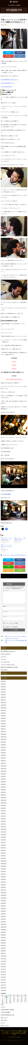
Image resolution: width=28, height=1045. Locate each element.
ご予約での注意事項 (5, 1012)
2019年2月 (3, 919)
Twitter (9, 52)
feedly (20, 570)
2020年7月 (3, 874)
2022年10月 (3, 802)
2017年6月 (3, 971)
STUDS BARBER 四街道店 (7, 1009)
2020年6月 (3, 876)
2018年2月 (3, 950)
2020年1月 (3, 890)
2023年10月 (3, 771)
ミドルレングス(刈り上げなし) (18, 555)
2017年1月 (3, 985)
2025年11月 (3, 705)
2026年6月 (3, 686)
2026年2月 (3, 697)
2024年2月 (3, 760)
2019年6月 (3, 908)
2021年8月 (3, 839)
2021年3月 (3, 853)
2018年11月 (3, 927)
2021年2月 (3, 855)
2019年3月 (3, 916)
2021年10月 (3, 834)
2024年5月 (3, 752)
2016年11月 (3, 990)
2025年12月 (3, 702)
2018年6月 (3, 940)
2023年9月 (3, 773)
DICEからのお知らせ (6, 654)
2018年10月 (3, 929)
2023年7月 (3, 779)
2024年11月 (3, 736)
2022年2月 (3, 823)
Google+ (9, 56)
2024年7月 (3, 747)
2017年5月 (3, 974)
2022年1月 (3, 826)
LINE (8, 566)
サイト (4, 616)
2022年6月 (3, 813)
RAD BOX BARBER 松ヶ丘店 (7, 1014)
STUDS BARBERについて (8, 83)
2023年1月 (3, 794)
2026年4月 (3, 691)
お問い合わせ (4, 1020)
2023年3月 (3, 789)
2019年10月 (3, 897)
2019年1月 (3, 921)
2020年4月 (3, 882)
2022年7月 (3, 810)
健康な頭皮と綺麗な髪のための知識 (9, 667)
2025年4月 (3, 723)
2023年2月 (3, 792)
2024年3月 (3, 757)
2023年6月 (3, 781)
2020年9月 (3, 868)
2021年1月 (3, 858)
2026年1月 (3, 699)
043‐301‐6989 (7, 494)
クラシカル (6, 555)
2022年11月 (3, 800)
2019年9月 (3, 900)
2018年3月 (3, 948)
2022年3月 (3, 821)
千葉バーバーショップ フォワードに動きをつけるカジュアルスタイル (15, 637)
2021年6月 (3, 845)
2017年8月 (3, 966)
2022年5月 (3, 816)
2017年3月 (3, 979)
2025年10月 (3, 707)
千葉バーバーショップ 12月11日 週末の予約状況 (16, 641)
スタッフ (3, 1022)
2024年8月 (3, 744)
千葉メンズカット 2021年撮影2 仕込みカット (20, 538)
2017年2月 (3, 982)
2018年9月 (3, 932)
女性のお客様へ (4, 669)
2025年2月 (3, 728)
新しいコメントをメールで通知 (10, 623)
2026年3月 (3, 694)
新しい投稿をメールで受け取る (10, 627)
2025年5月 (3, 720)
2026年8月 (3, 681)
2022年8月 (3, 808)
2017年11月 (3, 958)
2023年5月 (3, 784)
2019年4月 (3, 913)
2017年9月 (3, 963)
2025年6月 (3, 718)
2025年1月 (3, 731)
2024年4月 (3, 755)
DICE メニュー (4, 1017)
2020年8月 (3, 871)
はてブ (20, 56)
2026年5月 (3, 689)
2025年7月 (3, 715)
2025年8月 (3, 713)
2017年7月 (3, 969)
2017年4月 (3, 977)
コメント (6, 590)
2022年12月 (3, 797)
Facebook (20, 52)
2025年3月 (3, 726)
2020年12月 (3, 860)
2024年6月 (3, 750)
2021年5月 (3, 847)
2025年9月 (3, 710)
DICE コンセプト (5, 1025)
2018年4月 (3, 945)
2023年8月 (3, 776)
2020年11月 (3, 863)
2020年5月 (3, 879)
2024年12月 (3, 734)
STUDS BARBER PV (6, 86)
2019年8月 (3, 903)
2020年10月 (3, 866)
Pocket (20, 566)
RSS (9, 570)
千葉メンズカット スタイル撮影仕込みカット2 (7, 538)
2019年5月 (3, 911)
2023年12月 (3, 765)
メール (5, 611)
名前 (4, 606)
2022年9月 (3, 805)
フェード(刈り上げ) (5, 661)
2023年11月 (3, 768)
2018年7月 (3, 937)
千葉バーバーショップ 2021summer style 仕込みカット (6, 546)
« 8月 (2, 1004)
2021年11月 (3, 831)
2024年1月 (3, 763)
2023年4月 (3, 787)
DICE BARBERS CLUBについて (9, 79)
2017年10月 (3, 961)
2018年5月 (3, 942)
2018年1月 (3, 953)
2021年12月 (3, 829)
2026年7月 (3, 684)
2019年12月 (3, 892)
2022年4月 (3, 818)
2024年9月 (3, 742)
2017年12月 (3, 956)
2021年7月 (3, 842)
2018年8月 (3, 934)
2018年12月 (3, 924)
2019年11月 (3, 895)
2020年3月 (3, 884)
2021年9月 (3, 837)
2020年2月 (3, 887)
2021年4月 (3, 850)
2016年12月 (3, 987)
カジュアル (3, 656)
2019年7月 (3, 905)
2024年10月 (3, 739)
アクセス (3, 1006)
